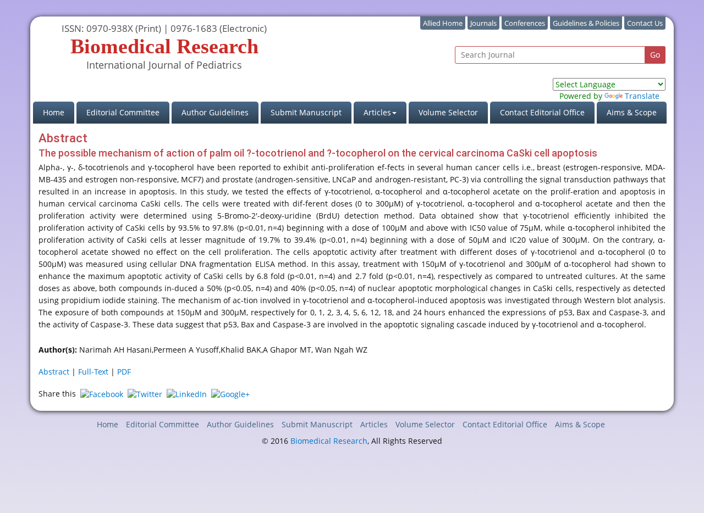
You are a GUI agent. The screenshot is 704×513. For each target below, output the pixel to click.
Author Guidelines (215, 112)
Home (58, 112)
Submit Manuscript (306, 112)
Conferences (524, 23)
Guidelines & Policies (586, 23)
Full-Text (93, 371)
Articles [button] (377, 112)
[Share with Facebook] (101, 393)
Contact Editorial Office (542, 112)
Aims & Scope (632, 112)
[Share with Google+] (230, 393)
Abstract (53, 371)
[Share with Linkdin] (187, 393)
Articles (374, 424)
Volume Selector (448, 112)
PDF (124, 371)
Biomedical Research (328, 441)
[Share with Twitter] (145, 393)
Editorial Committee (123, 112)
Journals (483, 23)
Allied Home (443, 23)
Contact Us (645, 23)
